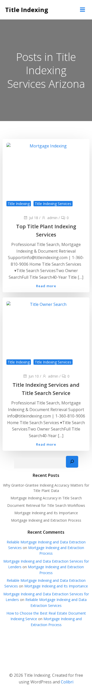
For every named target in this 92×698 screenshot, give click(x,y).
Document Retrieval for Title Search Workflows (46, 505)
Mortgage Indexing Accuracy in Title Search (46, 498)
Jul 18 (33, 217)
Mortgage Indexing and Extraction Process (46, 520)
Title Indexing (19, 203)
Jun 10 (34, 376)
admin (52, 217)
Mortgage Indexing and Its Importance (46, 512)
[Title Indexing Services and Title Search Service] (46, 333)
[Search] (72, 462)
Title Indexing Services (53, 203)
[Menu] (82, 9)
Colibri (67, 682)
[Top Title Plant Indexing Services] (46, 174)
